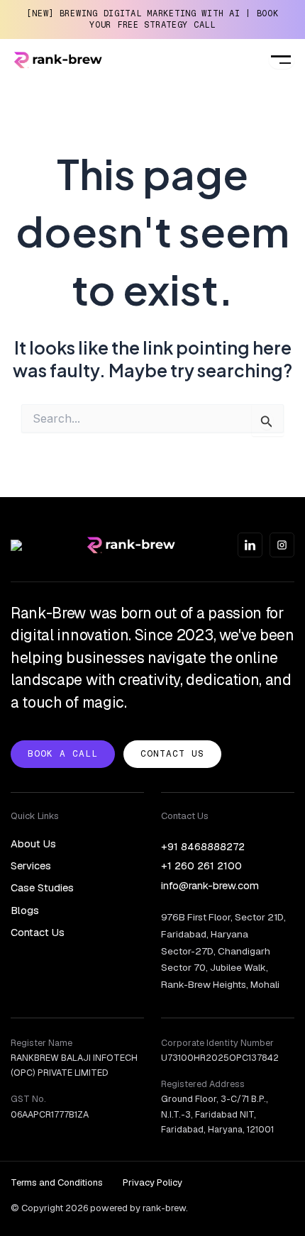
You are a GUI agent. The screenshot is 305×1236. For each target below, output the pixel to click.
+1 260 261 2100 (201, 865)
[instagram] (282, 545)
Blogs (25, 910)
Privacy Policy (152, 1182)
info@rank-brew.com (210, 885)
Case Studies (42, 887)
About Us (33, 843)
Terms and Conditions (57, 1182)
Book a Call (63, 753)
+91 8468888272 (203, 846)
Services (31, 865)
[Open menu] (281, 60)
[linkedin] (250, 545)
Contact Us (172, 753)
